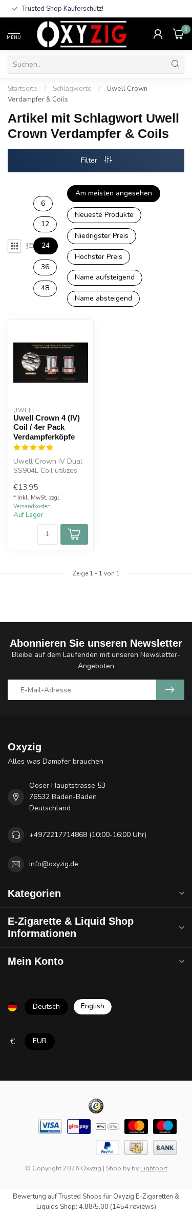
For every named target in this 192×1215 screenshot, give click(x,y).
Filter (90, 160)
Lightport (153, 1168)
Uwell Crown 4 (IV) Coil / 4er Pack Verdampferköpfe (46, 427)
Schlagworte (72, 88)
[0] (178, 34)
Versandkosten (32, 506)
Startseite (22, 88)
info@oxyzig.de (53, 864)
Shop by (118, 1168)
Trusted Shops (80, 1196)
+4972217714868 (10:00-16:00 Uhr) (87, 835)
